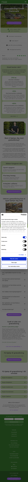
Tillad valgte (14, 262)
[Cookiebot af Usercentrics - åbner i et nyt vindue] (21, 215)
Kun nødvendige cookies (14, 266)
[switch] (25, 241)
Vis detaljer (21, 254)
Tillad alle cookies (14, 258)
